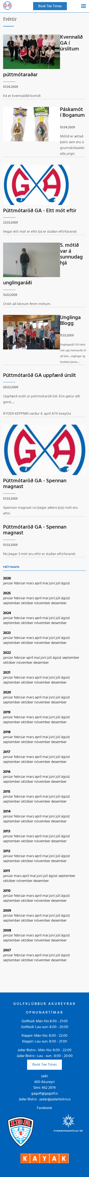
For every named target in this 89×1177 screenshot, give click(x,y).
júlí (58, 583)
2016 (7, 772)
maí (45, 583)
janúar (8, 583)
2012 (6, 851)
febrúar (20, 583)
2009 (7, 911)
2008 (7, 931)
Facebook (44, 1108)
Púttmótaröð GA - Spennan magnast (34, 484)
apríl (38, 583)
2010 (7, 891)
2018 (7, 732)
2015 (6, 792)
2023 (7, 633)
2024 (7, 613)
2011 (6, 871)
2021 (6, 673)
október (27, 603)
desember (59, 603)
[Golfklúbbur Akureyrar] (7, 6)
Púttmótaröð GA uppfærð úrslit (39, 375)
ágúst (65, 583)
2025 (7, 593)
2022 (7, 653)
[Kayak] (44, 1158)
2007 (7, 950)
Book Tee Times (44, 1065)
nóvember (42, 603)
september (12, 603)
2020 (7, 693)
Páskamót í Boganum (72, 112)
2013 (6, 831)
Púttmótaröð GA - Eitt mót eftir (39, 211)
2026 (7, 578)
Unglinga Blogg (70, 320)
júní (52, 583)
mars (30, 583)
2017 (6, 752)
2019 (7, 712)
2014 (7, 812)
